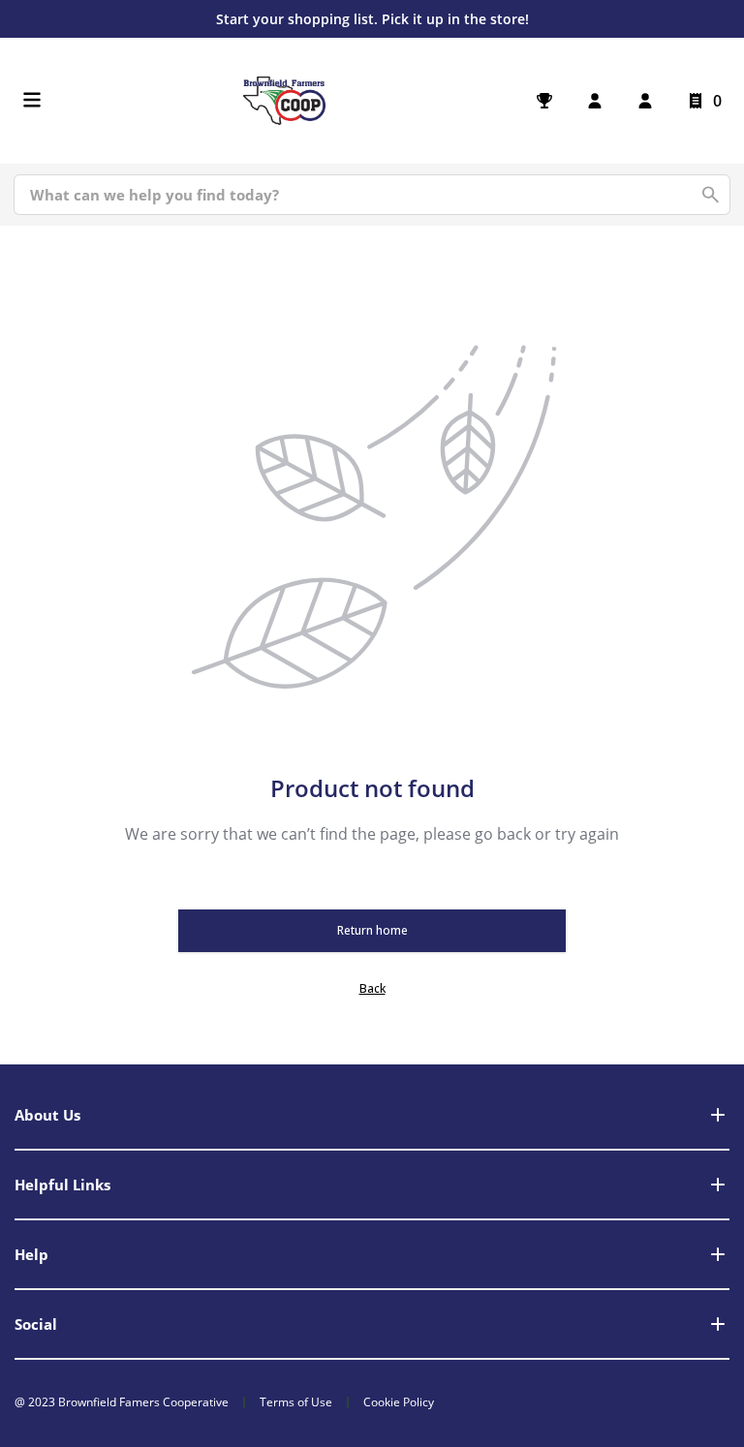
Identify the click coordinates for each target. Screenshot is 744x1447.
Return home (372, 930)
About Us (47, 1114)
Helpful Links (62, 1184)
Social (36, 1324)
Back (372, 988)
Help (31, 1254)
